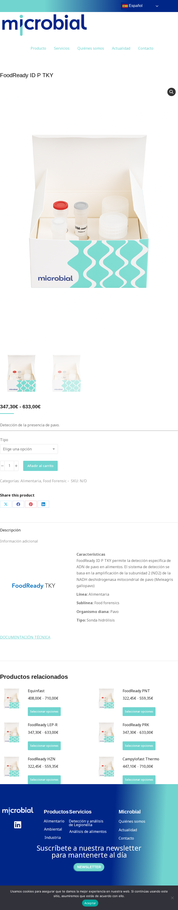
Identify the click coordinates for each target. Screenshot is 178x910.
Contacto (145, 48)
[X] (6, 504)
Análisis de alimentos (88, 831)
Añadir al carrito (40, 466)
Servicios (62, 48)
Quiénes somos (90, 48)
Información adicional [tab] (19, 541)
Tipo (4, 439)
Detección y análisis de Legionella (86, 823)
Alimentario (54, 821)
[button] (171, 92)
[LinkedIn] (43, 504)
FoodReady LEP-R (42, 724)
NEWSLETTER (89, 867)
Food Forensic (55, 480)
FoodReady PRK (136, 724)
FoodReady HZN (41, 758)
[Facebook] (18, 504)
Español (135, 6)
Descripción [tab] (10, 530)
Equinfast (36, 690)
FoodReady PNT (136, 690)
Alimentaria (30, 480)
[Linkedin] (18, 824)
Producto (38, 48)
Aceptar (90, 903)
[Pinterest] (31, 504)
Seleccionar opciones (44, 711)
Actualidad (121, 48)
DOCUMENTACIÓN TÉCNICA (25, 637)
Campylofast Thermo (141, 758)
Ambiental (53, 829)
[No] (172, 897)
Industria (52, 837)
